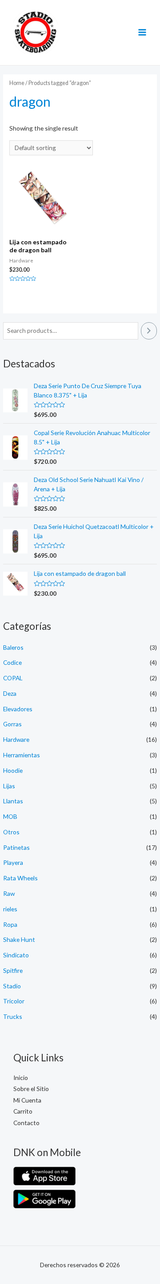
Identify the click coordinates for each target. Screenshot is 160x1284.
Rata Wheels (20, 878)
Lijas (9, 786)
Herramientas (21, 755)
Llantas (13, 801)
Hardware (16, 739)
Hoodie (13, 770)
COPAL (13, 678)
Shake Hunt (19, 939)
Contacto (26, 1122)
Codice (12, 662)
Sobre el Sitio (31, 1088)
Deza (9, 693)
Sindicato (16, 955)
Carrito (22, 1111)
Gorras (12, 724)
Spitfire (13, 970)
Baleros (13, 647)
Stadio (12, 986)
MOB (10, 816)
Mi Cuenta (27, 1100)
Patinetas (16, 847)
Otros (11, 832)
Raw (9, 893)
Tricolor (13, 1001)
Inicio (20, 1077)
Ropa (10, 924)
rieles (10, 909)
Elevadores (17, 709)
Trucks (12, 1016)
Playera (13, 862)
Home (16, 83)
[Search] (149, 330)
